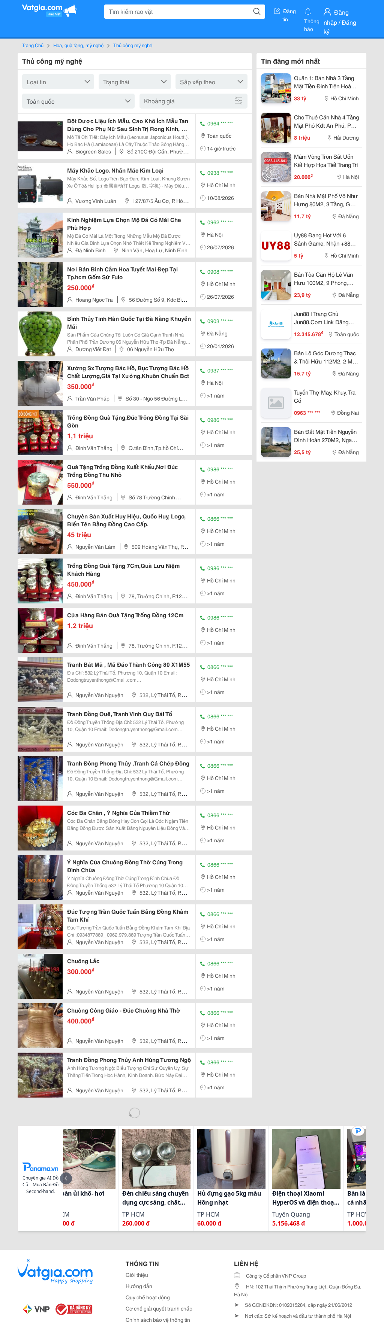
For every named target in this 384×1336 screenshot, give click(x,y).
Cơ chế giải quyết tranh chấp (159, 1308)
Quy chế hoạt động (148, 1297)
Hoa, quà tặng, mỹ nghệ (78, 45)
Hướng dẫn (139, 1286)
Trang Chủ (33, 45)
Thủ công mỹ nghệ (132, 45)
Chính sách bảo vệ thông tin (158, 1319)
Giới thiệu (137, 1274)
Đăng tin (289, 12)
